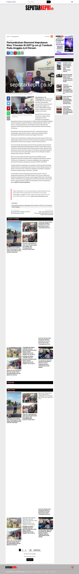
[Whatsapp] (18, 53)
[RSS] (52, 36)
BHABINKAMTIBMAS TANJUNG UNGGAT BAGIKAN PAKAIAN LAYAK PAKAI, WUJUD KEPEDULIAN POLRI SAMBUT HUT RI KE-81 (29, 530)
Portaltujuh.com (39, 571)
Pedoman (52, 571)
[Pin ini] (15, 53)
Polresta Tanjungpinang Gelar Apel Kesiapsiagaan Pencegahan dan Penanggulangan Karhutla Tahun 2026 (30, 246)
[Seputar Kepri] (39, 7)
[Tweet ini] (11, 53)
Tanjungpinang (16, 50)
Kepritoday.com (30, 571)
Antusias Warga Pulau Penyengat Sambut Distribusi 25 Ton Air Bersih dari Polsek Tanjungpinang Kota (44, 341)
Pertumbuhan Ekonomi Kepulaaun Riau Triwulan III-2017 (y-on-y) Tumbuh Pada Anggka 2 (32, 206)
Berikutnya (37, 550)
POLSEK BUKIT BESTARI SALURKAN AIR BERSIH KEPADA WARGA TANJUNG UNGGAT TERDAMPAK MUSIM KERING (45, 533)
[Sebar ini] (8, 53)
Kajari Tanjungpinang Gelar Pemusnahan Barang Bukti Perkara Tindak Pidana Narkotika (43, 212)
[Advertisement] (39, 22)
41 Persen (14, 203)
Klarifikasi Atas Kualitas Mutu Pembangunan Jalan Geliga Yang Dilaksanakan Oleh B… (67, 67)
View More (29, 559)
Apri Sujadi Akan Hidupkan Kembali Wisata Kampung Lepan (20, 212)
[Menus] (72, 2)
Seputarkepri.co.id (12, 571)
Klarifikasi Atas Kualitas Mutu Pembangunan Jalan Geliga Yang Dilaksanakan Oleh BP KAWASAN (14, 420)
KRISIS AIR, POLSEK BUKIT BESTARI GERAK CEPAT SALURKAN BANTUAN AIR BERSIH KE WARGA (14, 542)
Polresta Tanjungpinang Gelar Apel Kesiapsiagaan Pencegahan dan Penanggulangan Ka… (68, 89)
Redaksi (47, 571)
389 (30, 550)
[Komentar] (22, 53)
